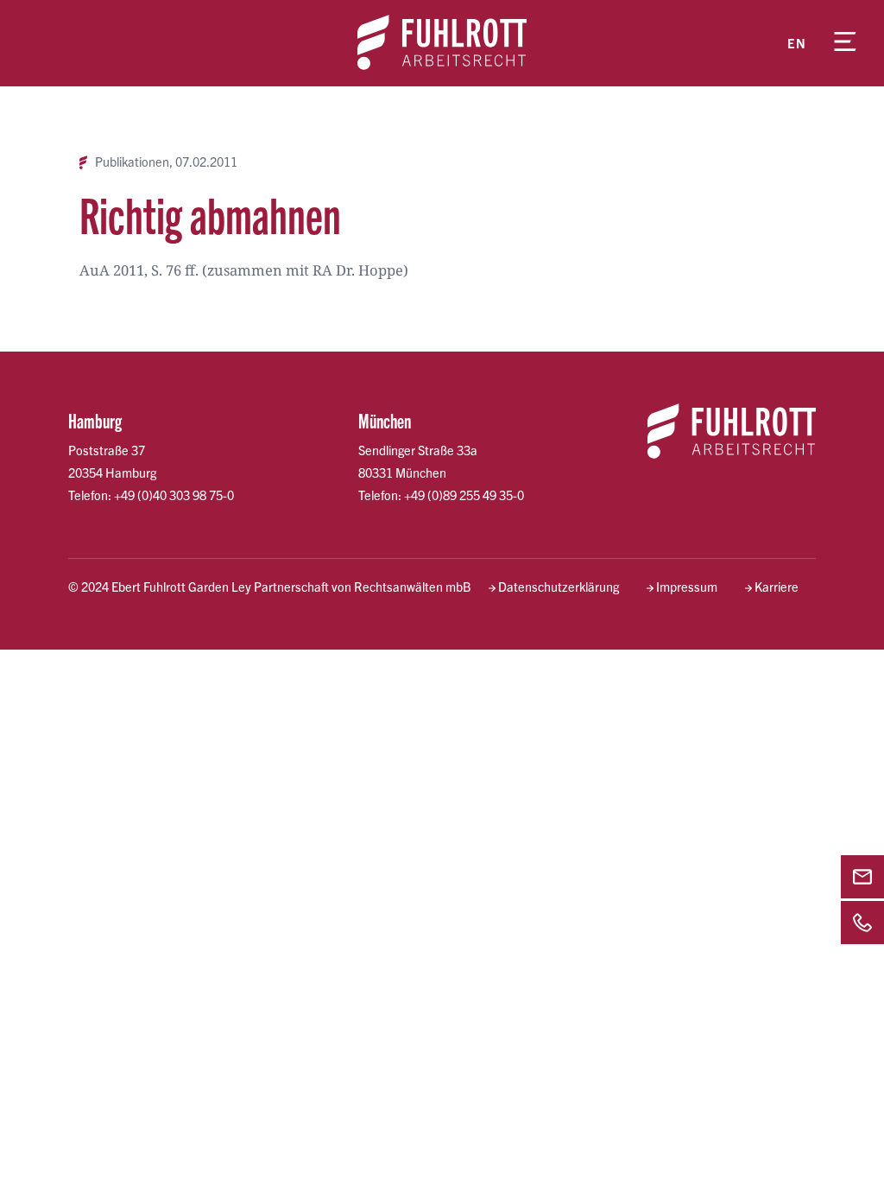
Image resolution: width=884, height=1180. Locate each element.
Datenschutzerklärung (558, 586)
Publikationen (132, 162)
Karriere (777, 586)
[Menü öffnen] (845, 43)
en (796, 43)
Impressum (686, 586)
